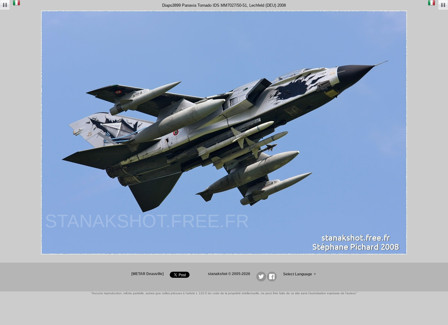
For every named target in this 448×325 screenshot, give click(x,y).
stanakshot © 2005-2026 (229, 274)
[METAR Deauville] (147, 274)
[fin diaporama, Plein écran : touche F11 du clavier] (5, 5)
